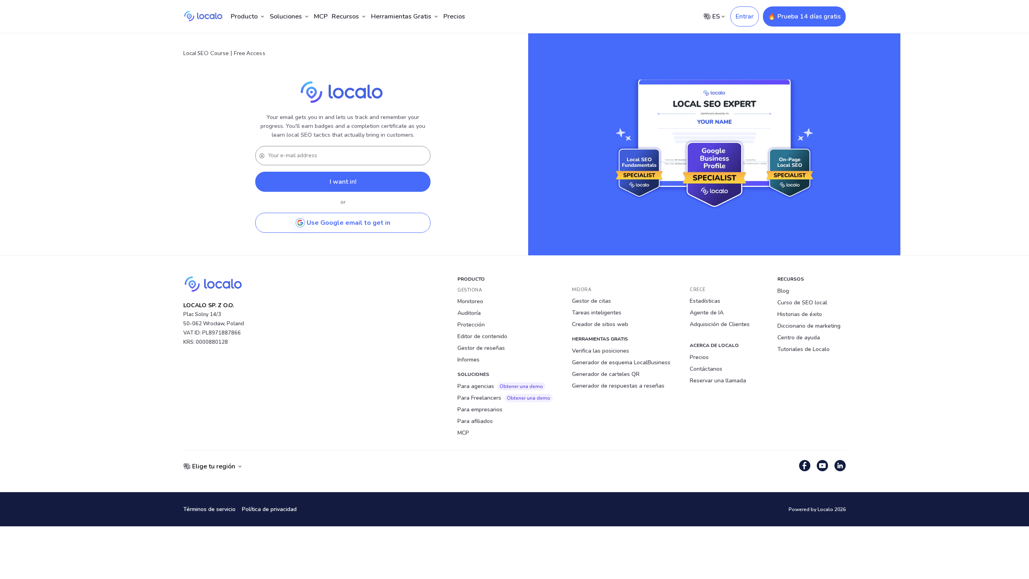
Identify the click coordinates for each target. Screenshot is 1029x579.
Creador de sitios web (600, 324)
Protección (471, 325)
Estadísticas (705, 301)
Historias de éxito (799, 314)
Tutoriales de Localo (803, 349)
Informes (468, 359)
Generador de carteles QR (606, 374)
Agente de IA (707, 312)
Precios (454, 16)
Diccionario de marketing (808, 326)
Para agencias (500, 386)
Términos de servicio (209, 509)
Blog (783, 291)
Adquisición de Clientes (720, 324)
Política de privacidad (269, 509)
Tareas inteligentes (596, 312)
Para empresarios (479, 409)
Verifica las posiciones (600, 351)
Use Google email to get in (348, 222)
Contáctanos (706, 369)
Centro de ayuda (798, 337)
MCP (321, 16)
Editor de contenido (482, 336)
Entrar (745, 16)
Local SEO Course (206, 52)
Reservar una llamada (718, 380)
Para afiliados (475, 421)
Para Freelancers (503, 398)
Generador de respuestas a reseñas (618, 386)
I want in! (343, 181)
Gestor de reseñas (481, 348)
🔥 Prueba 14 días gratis (804, 16)
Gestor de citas (591, 301)
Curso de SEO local (802, 302)
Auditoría (469, 313)
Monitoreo (470, 301)
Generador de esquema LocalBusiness (621, 362)
